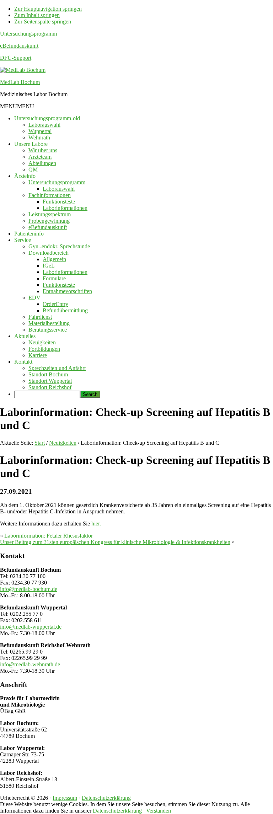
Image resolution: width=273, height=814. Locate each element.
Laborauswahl (44, 125)
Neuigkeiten (42, 342)
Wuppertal (40, 131)
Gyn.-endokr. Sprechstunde (59, 246)
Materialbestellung (49, 323)
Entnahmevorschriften (67, 291)
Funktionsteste (59, 202)
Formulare (54, 278)
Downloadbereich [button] (48, 253)
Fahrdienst (40, 317)
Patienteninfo (29, 234)
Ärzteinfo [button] (25, 176)
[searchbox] (47, 394)
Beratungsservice (47, 330)
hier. (96, 523)
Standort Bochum (48, 374)
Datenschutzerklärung (106, 798)
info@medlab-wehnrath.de (30, 664)
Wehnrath (39, 137)
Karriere (37, 355)
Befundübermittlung (65, 310)
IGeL (49, 266)
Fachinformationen (49, 195)
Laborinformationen (65, 208)
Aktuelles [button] (25, 336)
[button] (17, 106)
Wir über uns (42, 150)
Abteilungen (42, 163)
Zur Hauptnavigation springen (48, 9)
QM (33, 169)
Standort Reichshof (49, 387)
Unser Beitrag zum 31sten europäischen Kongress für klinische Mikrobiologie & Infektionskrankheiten (115, 542)
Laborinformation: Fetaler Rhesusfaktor (48, 536)
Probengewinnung (49, 221)
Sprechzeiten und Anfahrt (57, 368)
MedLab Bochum (20, 82)
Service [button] (22, 240)
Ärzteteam (40, 157)
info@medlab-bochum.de (28, 589)
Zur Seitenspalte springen (42, 21)
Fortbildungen (44, 349)
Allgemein (54, 259)
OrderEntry (55, 304)
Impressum (65, 798)
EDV (34, 298)
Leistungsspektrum (49, 214)
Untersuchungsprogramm (28, 34)
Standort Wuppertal (50, 381)
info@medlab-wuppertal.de (30, 627)
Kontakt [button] (23, 362)
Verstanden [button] (158, 811)
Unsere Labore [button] (31, 144)
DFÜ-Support (15, 58)
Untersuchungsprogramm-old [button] (47, 118)
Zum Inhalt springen (37, 15)
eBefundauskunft (19, 46)
